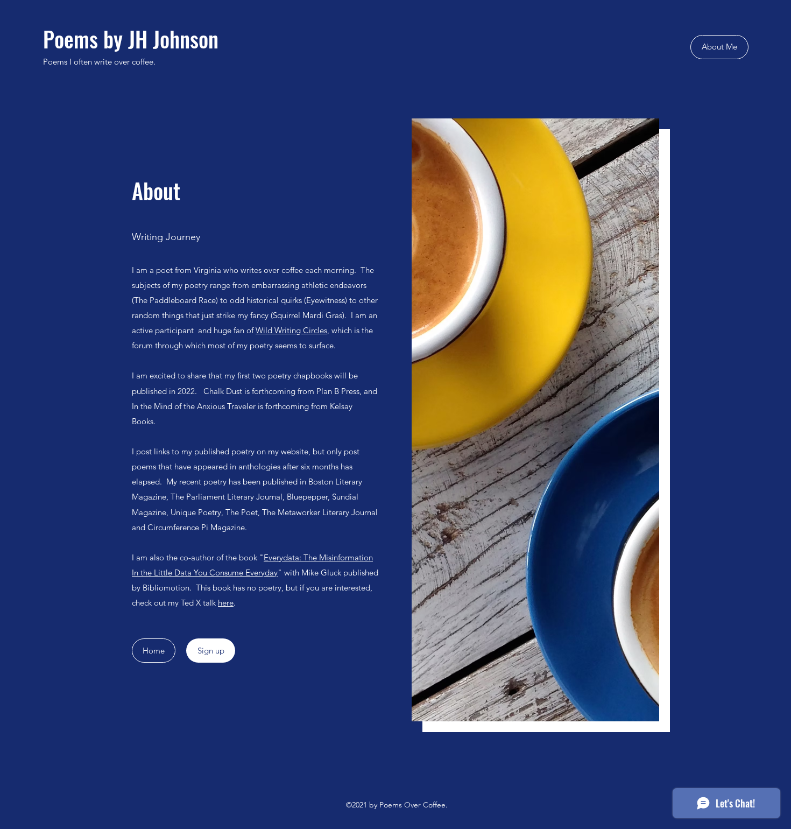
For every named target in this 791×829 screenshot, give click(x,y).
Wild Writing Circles (291, 330)
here (226, 603)
